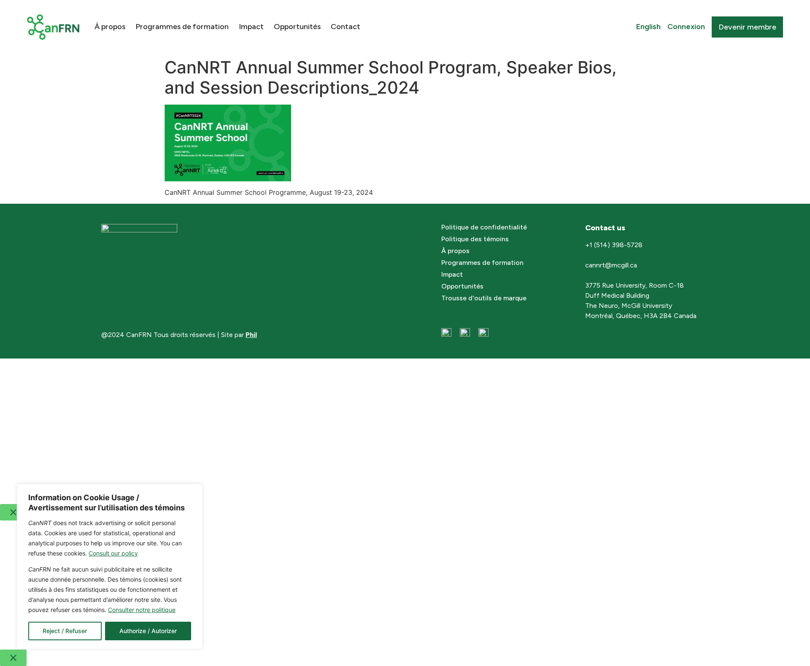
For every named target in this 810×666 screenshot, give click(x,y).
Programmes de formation (182, 26)
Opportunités (297, 26)
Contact (345, 26)
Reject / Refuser (65, 630)
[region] (109, 566)
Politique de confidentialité (484, 227)
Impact (251, 26)
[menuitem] (648, 27)
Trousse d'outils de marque (483, 298)
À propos (109, 26)
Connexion (686, 26)
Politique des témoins (475, 239)
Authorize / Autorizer (148, 630)
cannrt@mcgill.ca (612, 265)
